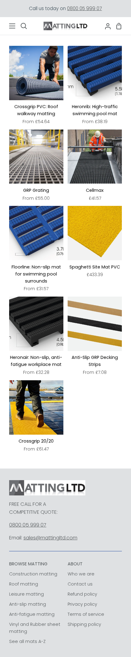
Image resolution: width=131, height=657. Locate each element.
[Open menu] (8, 26)
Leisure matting (26, 594)
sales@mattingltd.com (50, 537)
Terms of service (86, 614)
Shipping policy (84, 624)
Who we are (81, 574)
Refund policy (82, 594)
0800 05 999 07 (84, 8)
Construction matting (33, 574)
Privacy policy (82, 604)
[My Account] (105, 26)
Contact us (80, 584)
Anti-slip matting (27, 604)
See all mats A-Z (27, 641)
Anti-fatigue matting (32, 614)
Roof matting (23, 584)
